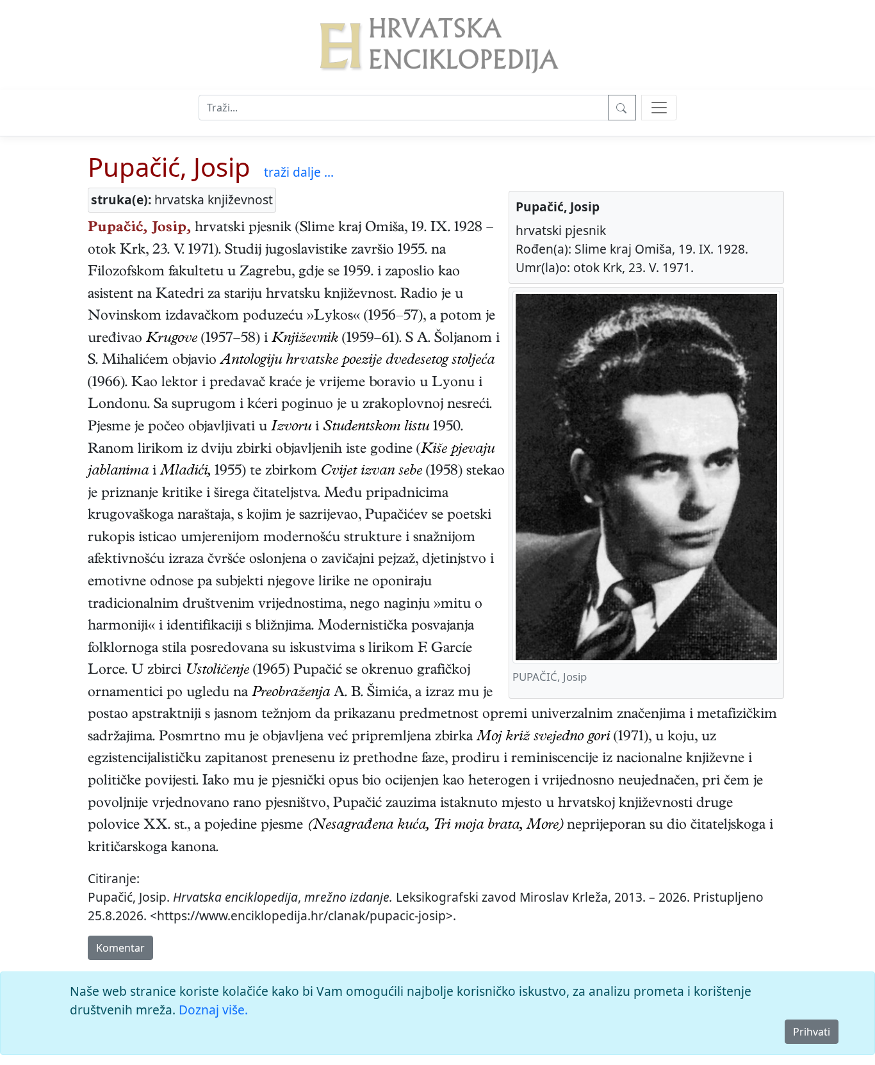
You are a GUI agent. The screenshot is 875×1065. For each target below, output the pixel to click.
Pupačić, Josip (169, 166)
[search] (659, 107)
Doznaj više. (213, 1009)
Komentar (120, 948)
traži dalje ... (299, 172)
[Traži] (622, 107)
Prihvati (811, 1032)
